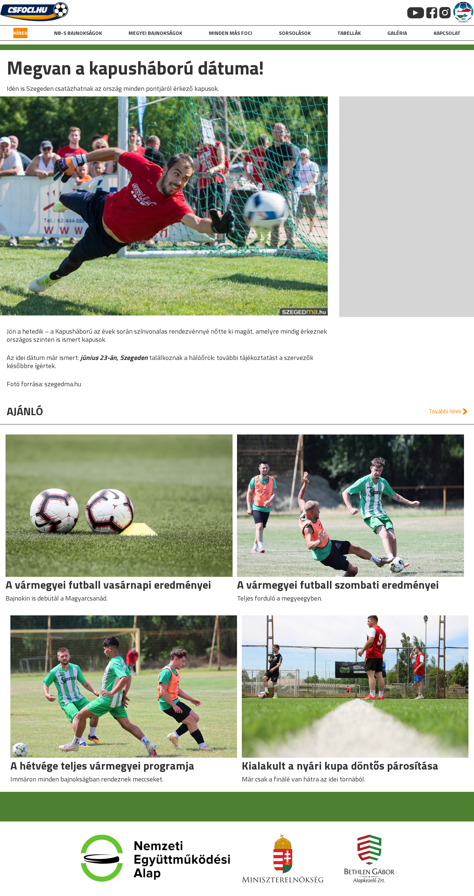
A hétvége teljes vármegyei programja (102, 765)
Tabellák (349, 33)
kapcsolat (447, 33)
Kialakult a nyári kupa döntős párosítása (340, 765)
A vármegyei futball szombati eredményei (338, 584)
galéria (397, 33)
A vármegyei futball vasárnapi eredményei (108, 584)
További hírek (444, 411)
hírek (20, 33)
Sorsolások (295, 33)
